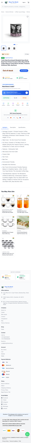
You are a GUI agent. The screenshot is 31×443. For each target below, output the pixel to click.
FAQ (2, 320)
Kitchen (28, 12)
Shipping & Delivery (6, 387)
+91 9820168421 (5, 337)
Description (13, 127)
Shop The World (13, 2)
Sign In (24, 2)
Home (2, 12)
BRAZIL (18, 423)
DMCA (2, 385)
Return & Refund (5, 383)
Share (27, 54)
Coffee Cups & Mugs (20, 12)
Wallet (2, 356)
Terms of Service (5, 323)
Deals (2, 329)
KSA (24, 423)
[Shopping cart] (28, 2)
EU (15, 425)
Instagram (5, 402)
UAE (22, 423)
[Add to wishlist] (27, 16)
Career (3, 312)
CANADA (10, 423)
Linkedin (5, 408)
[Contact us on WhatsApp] (27, 434)
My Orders (3, 349)
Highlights (4, 127)
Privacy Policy (4, 390)
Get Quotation (24, 70)
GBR (21, 425)
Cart (2, 351)
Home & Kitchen (9, 12)
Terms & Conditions (14, 441)
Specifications (21, 127)
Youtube (5, 404)
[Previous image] (3, 29)
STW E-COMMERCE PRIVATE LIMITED (15, 437)
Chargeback (4, 318)
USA (6, 423)
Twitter (4, 400)
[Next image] (27, 29)
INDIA (3, 423)
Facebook (5, 397)
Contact (3, 316)
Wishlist (3, 353)
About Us (3, 310)
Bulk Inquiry (4, 314)
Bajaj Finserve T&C (5, 392)
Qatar (18, 425)
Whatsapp (5, 406)
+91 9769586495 (5, 338)
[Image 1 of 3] (14, 44)
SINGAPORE (11, 425)
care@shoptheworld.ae (7, 343)
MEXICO (14, 423)
